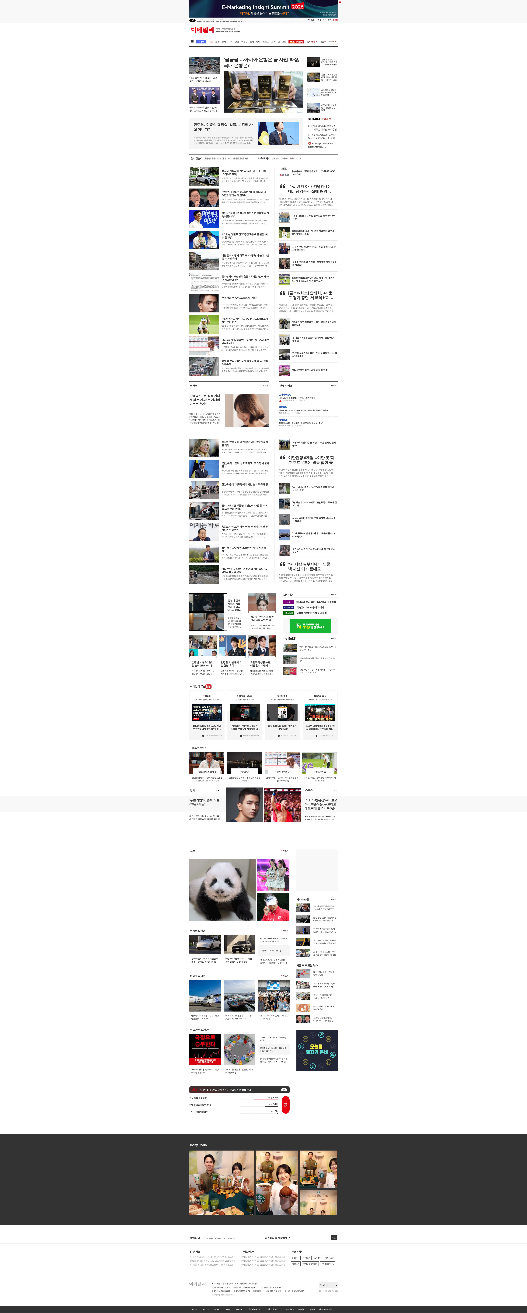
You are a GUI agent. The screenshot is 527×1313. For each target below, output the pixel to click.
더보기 (265, 386)
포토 (284, 41)
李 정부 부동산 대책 (306, 158)
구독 (319, 20)
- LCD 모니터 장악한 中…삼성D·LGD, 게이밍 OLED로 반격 (212, 1261)
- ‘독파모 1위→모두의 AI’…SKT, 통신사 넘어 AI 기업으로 (211, 1265)
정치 (224, 41)
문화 (252, 41)
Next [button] (218, 790)
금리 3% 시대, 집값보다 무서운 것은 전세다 (297, 398)
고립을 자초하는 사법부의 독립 (311, 613)
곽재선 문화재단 (327, 1264)
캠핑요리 (295, 1264)
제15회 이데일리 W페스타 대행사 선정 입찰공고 (221, 1238)
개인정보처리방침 (325, 1309)
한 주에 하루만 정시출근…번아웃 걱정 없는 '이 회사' (301, 423)
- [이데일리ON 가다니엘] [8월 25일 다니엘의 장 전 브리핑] (262, 1257)
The (332, 41)
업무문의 (228, 1309)
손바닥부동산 (285, 394)
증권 (237, 41)
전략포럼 (306, 1258)
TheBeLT (276, 158)
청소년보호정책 (254, 1309)
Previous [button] (217, 790)
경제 (217, 41)
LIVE (192, 20)
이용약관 (239, 1309)
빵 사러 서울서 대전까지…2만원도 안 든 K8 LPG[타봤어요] (273, 939)
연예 (258, 41)
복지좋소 (283, 420)
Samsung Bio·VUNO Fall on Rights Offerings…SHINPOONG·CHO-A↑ (322, 145)
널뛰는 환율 (289, 158)
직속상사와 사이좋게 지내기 (310, 607)
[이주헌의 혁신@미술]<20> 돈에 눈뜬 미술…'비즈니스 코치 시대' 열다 (274, 1060)
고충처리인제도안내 (274, 1309)
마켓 (323, 41)
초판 (329, 20)
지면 (324, 20)
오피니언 (275, 41)
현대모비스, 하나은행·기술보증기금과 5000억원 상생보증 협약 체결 (273, 961)
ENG (312, 20)
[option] (241, 20)
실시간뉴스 (196, 158)
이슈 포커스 (264, 158)
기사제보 (312, 1309)
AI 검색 (201, 42)
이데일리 (215, 30)
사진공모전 (329, 1258)
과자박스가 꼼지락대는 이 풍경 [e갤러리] (273, 1038)
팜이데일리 (323, 119)
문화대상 (295, 1258)
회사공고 (206, 1309)
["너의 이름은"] (222, 860)
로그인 (335, 20)
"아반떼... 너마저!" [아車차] (270, 950)
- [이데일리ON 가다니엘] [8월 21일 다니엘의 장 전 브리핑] (262, 1265)
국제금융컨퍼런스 (310, 1264)
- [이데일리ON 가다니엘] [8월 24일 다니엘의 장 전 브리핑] (262, 1261)
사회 (230, 41)
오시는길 (217, 1309)
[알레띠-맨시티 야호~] (273, 860)
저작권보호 (290, 1309)
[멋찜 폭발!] (273, 894)
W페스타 (317, 1258)
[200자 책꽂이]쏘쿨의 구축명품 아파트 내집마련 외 (273, 1049)
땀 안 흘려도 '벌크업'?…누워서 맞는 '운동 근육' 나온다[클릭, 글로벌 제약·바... (322, 137)
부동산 (244, 41)
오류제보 (301, 1309)
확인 (334, 1238)
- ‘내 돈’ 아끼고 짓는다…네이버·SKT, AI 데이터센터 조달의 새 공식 (212, 1257)
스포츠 (266, 41)
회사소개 (195, 1309)
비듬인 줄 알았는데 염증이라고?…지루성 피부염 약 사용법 (322, 128)
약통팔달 (283, 407)
